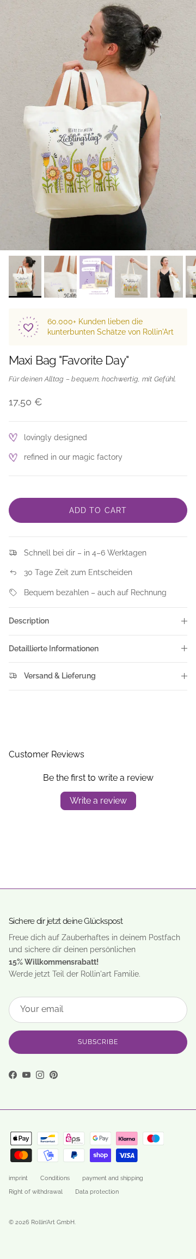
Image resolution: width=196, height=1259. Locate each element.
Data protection (97, 1191)
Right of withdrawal (36, 1191)
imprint (18, 1178)
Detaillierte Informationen (54, 648)
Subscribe (98, 1042)
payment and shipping (112, 1178)
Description (29, 620)
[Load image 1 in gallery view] (98, 125)
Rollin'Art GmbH (53, 1222)
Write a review (98, 800)
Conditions (55, 1178)
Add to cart (98, 510)
